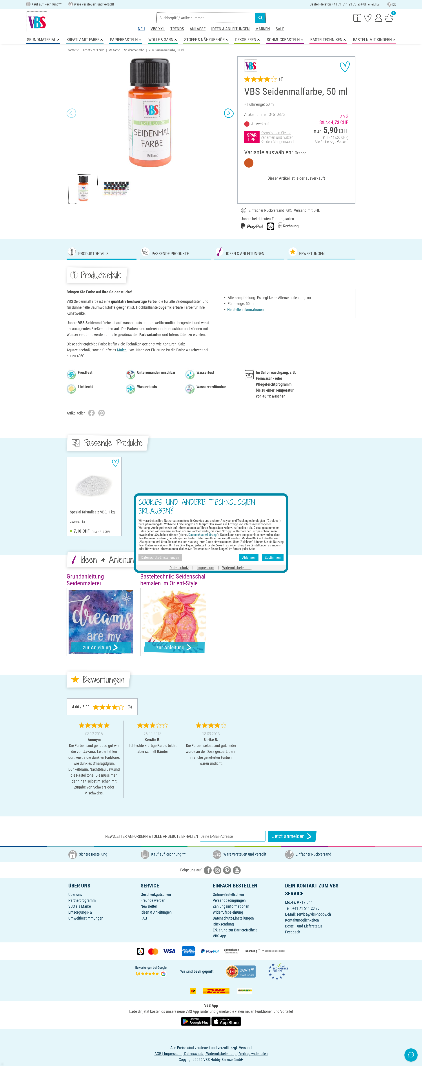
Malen (122, 350)
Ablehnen (249, 557)
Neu (141, 28)
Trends (177, 28)
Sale (280, 28)
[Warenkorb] (389, 17)
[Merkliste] (368, 17)
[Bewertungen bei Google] (151, 971)
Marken (262, 28)
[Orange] (248, 163)
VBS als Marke (79, 906)
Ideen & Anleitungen (230, 28)
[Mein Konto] (378, 17)
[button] (71, 113)
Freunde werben (153, 900)
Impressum (205, 567)
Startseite (73, 50)
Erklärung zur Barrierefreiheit (235, 930)
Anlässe (198, 28)
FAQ (144, 918)
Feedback (292, 932)
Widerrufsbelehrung (228, 912)
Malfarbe (114, 50)
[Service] (357, 17)
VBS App (219, 936)
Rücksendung (223, 924)
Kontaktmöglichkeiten (302, 920)
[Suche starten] (260, 17)
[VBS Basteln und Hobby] (37, 22)
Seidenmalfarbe (134, 50)
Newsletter (149, 906)
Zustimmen (273, 557)
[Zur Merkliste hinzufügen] (344, 66)
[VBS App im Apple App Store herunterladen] (226, 1021)
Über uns (75, 894)
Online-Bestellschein (228, 894)
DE (394, 4)
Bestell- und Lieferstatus (303, 926)
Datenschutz (179, 567)
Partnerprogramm (82, 900)
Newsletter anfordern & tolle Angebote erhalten (151, 836)
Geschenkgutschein (156, 894)
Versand (342, 142)
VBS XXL (158, 28)
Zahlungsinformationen (231, 906)
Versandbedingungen (229, 900)
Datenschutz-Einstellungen (233, 918)
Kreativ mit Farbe (93, 50)
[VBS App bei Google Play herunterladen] (196, 1021)
